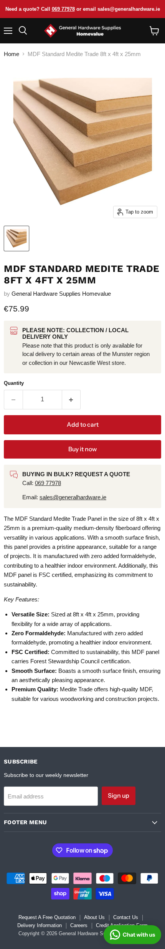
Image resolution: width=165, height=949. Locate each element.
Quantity (14, 383)
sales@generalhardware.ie (73, 497)
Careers (78, 925)
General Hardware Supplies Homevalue (61, 293)
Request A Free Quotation (47, 917)
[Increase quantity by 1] (71, 399)
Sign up (118, 795)
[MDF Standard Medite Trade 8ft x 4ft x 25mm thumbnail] (16, 238)
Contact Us (125, 917)
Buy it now (82, 449)
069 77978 (63, 9)
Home (11, 54)
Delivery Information (39, 925)
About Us (94, 917)
